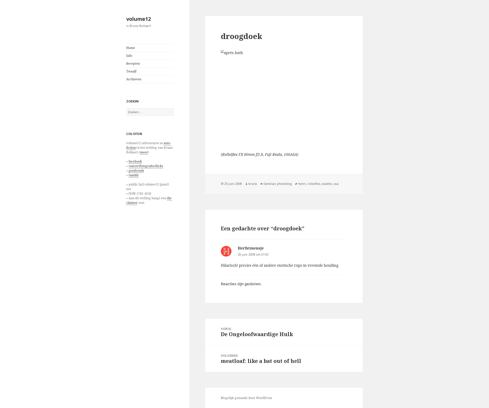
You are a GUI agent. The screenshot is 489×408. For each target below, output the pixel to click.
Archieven (133, 79)
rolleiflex (314, 184)
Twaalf (131, 71)
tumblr (134, 175)
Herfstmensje (251, 248)
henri (302, 184)
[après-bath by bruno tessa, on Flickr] (284, 97)
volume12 (138, 18)
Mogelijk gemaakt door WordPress (246, 398)
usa (335, 184)
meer (144, 152)
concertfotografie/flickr (146, 166)
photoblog (284, 184)
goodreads (136, 170)
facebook (135, 161)
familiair (269, 184)
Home (130, 48)
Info (129, 56)
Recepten (133, 63)
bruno (252, 184)
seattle (327, 184)
